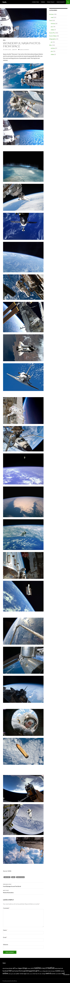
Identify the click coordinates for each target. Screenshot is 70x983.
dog (59, 968)
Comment (6, 908)
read (52, 17)
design (56, 968)
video (40, 973)
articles (53, 48)
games (32, 971)
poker (17, 973)
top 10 (37, 973)
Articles (51, 14)
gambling (26, 971)
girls (37, 971)
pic (51, 42)
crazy (43, 968)
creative (50, 967)
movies (62, 971)
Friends (43, 2)
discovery (7, 877)
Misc (50, 45)
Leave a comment (24, 49)
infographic (45, 971)
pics (4, 40)
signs (25, 973)
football (16, 971)
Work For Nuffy (61, 2)
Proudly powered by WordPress (10, 981)
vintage (43, 973)
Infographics (52, 39)
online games (11, 973)
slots (28, 973)
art (14, 968)
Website (5, 944)
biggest (20, 968)
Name (5, 930)
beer (17, 968)
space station (20, 877)
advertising (5, 968)
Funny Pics (52, 33)
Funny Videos (53, 36)
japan (53, 971)
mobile (57, 971)
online (5, 973)
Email (5, 937)
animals (10, 968)
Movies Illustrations (8, 891)
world (57, 973)
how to (41, 971)
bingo (25, 968)
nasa (13, 877)
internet (50, 971)
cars (32, 968)
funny (21, 971)
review (21, 973)
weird (48, 973)
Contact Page (35, 2)
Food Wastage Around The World (12, 885)
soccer (31, 973)
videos (52, 29)
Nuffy (4, 2)
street (33, 973)
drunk (61, 968)
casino (37, 967)
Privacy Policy (50, 2)
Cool (50, 20)
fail (10, 970)
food (13, 971)
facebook (5, 971)
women (53, 973)
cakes (29, 968)
